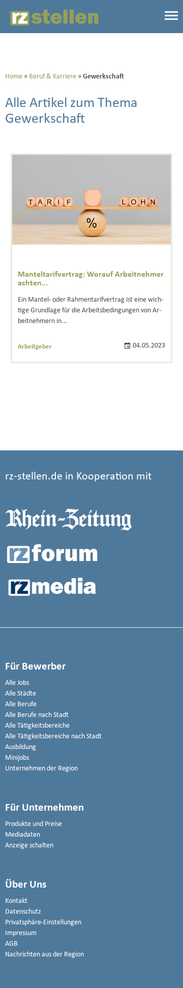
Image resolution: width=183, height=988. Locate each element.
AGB (11, 944)
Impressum (21, 933)
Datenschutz (23, 912)
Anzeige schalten (29, 845)
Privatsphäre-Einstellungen (43, 922)
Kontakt (16, 901)
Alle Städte (20, 694)
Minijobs (17, 758)
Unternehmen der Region (41, 768)
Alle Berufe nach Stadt (37, 715)
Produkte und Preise (33, 824)
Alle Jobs (17, 683)
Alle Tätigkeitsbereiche (37, 726)
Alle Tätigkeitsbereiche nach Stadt (53, 736)
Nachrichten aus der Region (44, 954)
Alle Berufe (21, 704)
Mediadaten (22, 835)
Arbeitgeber (35, 346)
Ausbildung (20, 747)
